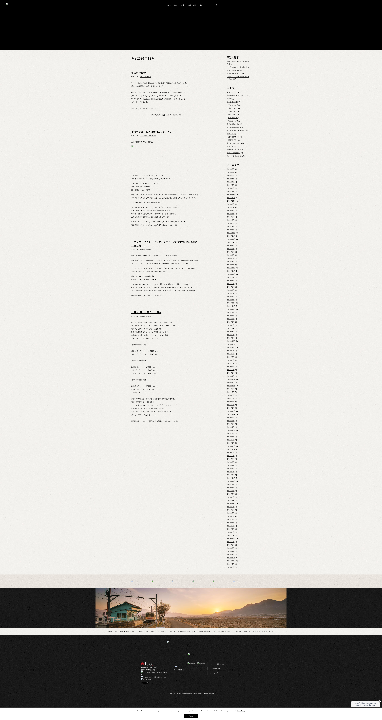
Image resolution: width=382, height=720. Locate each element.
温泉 (189, 5)
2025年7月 (230, 210)
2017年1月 (230, 475)
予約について (233, 111)
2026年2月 (230, 188)
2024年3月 (230, 258)
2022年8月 (230, 316)
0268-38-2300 (147, 677)
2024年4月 (230, 255)
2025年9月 (230, 204)
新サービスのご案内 (234, 149)
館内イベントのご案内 (235, 156)
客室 (175, 5)
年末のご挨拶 (138, 73)
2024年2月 (230, 261)
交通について (233, 105)
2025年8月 (230, 207)
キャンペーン (231, 92)
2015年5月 (230, 516)
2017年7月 (230, 459)
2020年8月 (230, 392)
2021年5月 (230, 363)
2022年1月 (230, 338)
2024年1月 (230, 265)
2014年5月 (230, 535)
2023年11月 (231, 271)
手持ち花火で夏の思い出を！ (237, 73)
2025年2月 (230, 226)
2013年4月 (230, 551)
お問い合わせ (257, 631)
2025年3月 (230, 223)
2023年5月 (230, 287)
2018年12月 (231, 430)
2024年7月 (230, 245)
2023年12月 (231, 268)
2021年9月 (230, 351)
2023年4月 (230, 290)
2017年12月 (231, 446)
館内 (194, 5)
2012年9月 (230, 564)
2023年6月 (230, 284)
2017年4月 (230, 465)
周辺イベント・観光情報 (235, 130)
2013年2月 (230, 554)
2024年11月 (231, 236)
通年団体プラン (234, 137)
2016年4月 (230, 494)
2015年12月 (231, 503)
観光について (233, 121)
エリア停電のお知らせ (235, 70)
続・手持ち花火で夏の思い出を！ (239, 67)
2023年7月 (230, 280)
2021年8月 (230, 354)
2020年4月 (230, 401)
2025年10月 (231, 201)
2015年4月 (230, 519)
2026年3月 (230, 185)
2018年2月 (230, 440)
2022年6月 (230, 322)
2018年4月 (230, 433)
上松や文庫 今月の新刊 (235, 95)
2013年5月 (230, 548)
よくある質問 (237, 631)
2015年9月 (230, 507)
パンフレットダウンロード (221, 631)
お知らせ (201, 5)
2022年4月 (230, 328)
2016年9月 (230, 484)
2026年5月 (230, 179)
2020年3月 (230, 405)
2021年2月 (230, 373)
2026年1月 (230, 191)
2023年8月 (230, 277)
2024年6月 (230, 249)
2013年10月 (231, 538)
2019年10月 (231, 414)
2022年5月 (230, 325)
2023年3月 (230, 293)
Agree (191, 716)
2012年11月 (231, 558)
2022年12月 (231, 303)
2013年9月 (230, 542)
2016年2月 (230, 497)
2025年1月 (230, 230)
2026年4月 (230, 182)
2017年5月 (230, 462)
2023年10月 (231, 274)
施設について (233, 108)
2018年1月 (230, 443)
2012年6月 (230, 567)
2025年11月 (231, 198)
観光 (208, 5)
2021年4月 (230, 366)
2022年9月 (230, 312)
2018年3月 (230, 437)
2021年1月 (230, 376)
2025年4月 (230, 220)
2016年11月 (231, 478)
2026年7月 (230, 172)
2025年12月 (231, 194)
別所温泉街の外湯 (233, 124)
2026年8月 (230, 169)
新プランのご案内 (233, 153)
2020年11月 (231, 382)
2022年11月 (231, 306)
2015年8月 (230, 510)
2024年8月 (230, 242)
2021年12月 (231, 341)
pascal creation (209, 693)
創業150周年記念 (269, 631)
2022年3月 (230, 331)
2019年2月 (230, 424)
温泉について (233, 118)
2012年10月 (231, 561)
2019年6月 (230, 417)
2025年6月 (230, 214)
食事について (233, 114)
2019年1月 (230, 427)
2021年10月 (231, 347)
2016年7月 (230, 491)
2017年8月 (230, 456)
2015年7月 (230, 513)
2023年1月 (230, 300)
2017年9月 (230, 452)
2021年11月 (231, 344)
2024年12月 (231, 233)
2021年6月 (230, 360)
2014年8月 (230, 529)
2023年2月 (230, 296)
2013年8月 (230, 545)
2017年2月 (230, 472)
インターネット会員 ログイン (187, 631)
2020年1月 (230, 408)
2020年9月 (230, 389)
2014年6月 (230, 532)
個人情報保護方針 (205, 631)
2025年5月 (230, 217)
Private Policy (241, 711)
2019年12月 (231, 411)
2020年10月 (231, 386)
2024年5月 (230, 252)
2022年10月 (231, 309)
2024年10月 (231, 239)
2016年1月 (230, 500)
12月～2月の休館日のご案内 (146, 312)
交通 (215, 5)
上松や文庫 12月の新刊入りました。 (151, 132)
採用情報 (230, 146)
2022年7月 (230, 319)
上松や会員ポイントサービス (166, 631)
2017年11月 (231, 449)
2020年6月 (230, 395)
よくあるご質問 (232, 102)
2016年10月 (231, 481)
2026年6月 (230, 175)
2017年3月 (230, 468)
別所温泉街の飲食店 (234, 127)
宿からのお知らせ (233, 143)
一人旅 (167, 5)
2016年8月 (230, 487)
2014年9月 (230, 526)
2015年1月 (230, 523)
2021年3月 (230, 370)
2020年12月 (231, 379)
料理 (182, 5)
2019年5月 (230, 421)
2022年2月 (230, 335)
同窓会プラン (233, 140)
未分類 (229, 99)
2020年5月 (230, 398)
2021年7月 (230, 357)
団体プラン (231, 134)
